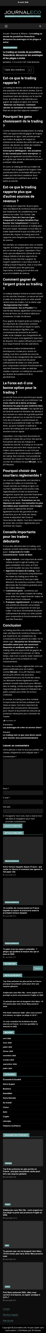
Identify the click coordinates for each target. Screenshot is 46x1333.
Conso (6, 1107)
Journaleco (7, 62)
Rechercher (10, 964)
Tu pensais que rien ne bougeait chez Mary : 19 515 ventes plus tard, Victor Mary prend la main (23, 1003)
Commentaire (10, 756)
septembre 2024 (10, 1064)
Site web (6, 807)
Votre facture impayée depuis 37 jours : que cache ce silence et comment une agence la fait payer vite (23, 850)
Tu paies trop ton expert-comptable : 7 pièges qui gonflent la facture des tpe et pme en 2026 (23, 932)
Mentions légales (10, 1314)
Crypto (6, 1116)
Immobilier (7, 1093)
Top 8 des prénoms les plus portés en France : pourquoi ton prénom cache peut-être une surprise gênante (22, 983)
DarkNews (23, 1330)
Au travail (7, 1103)
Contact (6, 1309)
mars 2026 (7, 1043)
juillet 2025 (7, 1047)
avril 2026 (7, 1038)
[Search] (40, 26)
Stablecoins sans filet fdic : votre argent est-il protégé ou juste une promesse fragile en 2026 (23, 1193)
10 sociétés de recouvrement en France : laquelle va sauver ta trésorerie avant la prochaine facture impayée (23, 891)
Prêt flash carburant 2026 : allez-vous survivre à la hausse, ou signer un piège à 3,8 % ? (23, 1276)
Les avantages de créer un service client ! (22, 726)
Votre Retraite (9, 1098)
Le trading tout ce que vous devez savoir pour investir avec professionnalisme (22, 735)
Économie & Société (12, 1079)
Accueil (6, 33)
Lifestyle (7, 1121)
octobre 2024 (8, 1060)
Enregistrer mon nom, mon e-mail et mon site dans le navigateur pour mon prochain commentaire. (23, 819)
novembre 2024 (9, 1055)
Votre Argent (9, 1084)
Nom (6, 788)
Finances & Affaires (19, 33)
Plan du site (8, 1320)
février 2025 (8, 1051)
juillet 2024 (7, 1068)
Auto (5, 1112)
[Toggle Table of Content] (28, 70)
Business (7, 1089)
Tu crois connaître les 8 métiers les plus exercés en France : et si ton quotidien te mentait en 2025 (20, 1024)
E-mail (6, 797)
